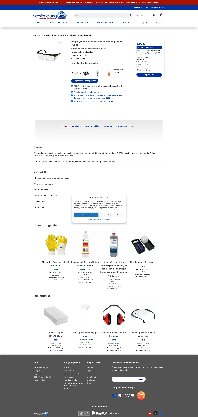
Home (39, 22)
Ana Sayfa (37, 35)
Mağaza (89, 371)
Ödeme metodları (69, 371)
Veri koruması (101, 219)
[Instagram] (155, 413)
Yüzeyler (37, 371)
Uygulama (107, 126)
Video (86, 126)
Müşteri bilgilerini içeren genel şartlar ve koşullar (74, 384)
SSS (132, 126)
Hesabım (90, 368)
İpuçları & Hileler (39, 380)
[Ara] (130, 15)
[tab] (76, 126)
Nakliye (146, 64)
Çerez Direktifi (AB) (70, 380)
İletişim (158, 22)
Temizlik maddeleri (104, 22)
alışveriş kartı (91, 377)
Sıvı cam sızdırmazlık (57, 22)
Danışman (143, 22)
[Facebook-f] (161, 413)
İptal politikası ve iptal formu (73, 374)
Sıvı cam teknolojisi (41, 368)
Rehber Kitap (121, 126)
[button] (143, 15)
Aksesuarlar (126, 22)
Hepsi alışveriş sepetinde (85, 81)
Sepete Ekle (149, 75)
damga (108, 219)
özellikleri (95, 126)
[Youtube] (150, 413)
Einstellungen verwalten (112, 215)
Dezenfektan (81, 22)
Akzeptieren (86, 215)
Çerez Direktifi (92, 219)
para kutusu (91, 380)
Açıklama (76, 126)
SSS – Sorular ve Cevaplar (43, 377)
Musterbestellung (93, 374)
